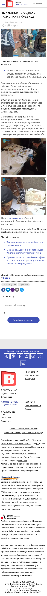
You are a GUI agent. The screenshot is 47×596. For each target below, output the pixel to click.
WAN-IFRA (22, 460)
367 (16, 25)
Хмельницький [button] (20, 5)
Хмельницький (9, 284)
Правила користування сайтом (23, 428)
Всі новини (37, 3)
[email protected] (23, 588)
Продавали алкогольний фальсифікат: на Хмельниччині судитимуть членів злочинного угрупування (26, 260)
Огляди (28, 409)
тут (29, 450)
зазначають (15, 218)
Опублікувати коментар (23, 320)
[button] (3, 4)
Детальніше (6, 397)
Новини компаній (33, 405)
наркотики (23, 284)
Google (6, 277)
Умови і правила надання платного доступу (23, 432)
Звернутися (6, 421)
